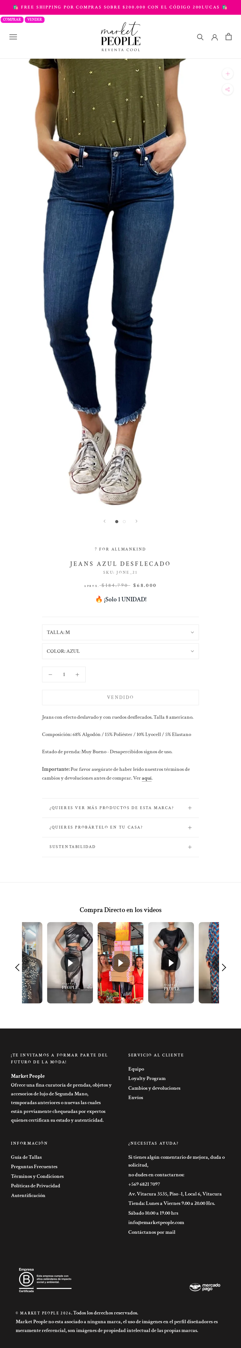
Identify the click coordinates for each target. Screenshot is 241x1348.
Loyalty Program (147, 1078)
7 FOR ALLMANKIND (120, 549)
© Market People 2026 (43, 1313)
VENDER (34, 19)
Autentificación (28, 1195)
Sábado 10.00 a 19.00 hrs (153, 1213)
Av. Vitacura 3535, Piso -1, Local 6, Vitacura (175, 1193)
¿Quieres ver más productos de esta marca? (112, 808)
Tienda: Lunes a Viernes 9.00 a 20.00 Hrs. (171, 1203)
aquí (147, 778)
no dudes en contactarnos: (156, 1174)
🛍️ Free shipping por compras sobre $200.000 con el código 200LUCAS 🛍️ (120, 7)
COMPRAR (12, 19)
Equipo (136, 1069)
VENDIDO (120, 698)
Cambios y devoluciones (154, 1088)
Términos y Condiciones (37, 1176)
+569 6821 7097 (144, 1184)
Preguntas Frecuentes (34, 1166)
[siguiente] (136, 521)
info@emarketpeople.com (156, 1222)
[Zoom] (227, 73)
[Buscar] (200, 36)
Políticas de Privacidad (35, 1185)
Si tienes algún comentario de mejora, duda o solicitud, (176, 1161)
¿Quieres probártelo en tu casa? (96, 827)
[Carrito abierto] (229, 36)
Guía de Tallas (26, 1157)
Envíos (135, 1097)
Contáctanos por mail (151, 1232)
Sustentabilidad (73, 847)
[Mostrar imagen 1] (116, 521)
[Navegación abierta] (13, 37)
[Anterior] (104, 521)
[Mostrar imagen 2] (124, 521)
